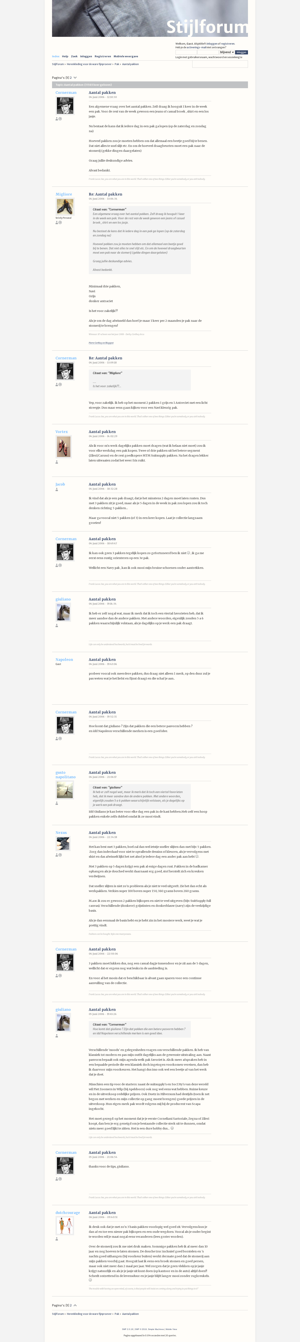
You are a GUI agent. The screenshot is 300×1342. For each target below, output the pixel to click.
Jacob (60, 484)
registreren (227, 43)
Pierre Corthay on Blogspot (101, 343)
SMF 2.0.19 (127, 1329)
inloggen (212, 43)
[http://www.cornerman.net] (60, 119)
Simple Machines (156, 1329)
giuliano (63, 599)
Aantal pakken (102, 92)
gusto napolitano (66, 774)
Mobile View (171, 1329)
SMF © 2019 (141, 1329)
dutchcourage (68, 1212)
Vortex (62, 432)
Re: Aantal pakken (105, 194)
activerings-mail (196, 47)
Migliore (64, 194)
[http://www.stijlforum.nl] (60, 855)
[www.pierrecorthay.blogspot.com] (60, 223)
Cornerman (66, 92)
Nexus (61, 832)
